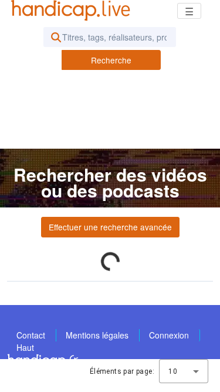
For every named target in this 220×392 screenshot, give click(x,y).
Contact (30, 335)
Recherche (111, 60)
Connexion (169, 335)
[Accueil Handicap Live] (73, 10)
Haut (25, 347)
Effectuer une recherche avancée (110, 227)
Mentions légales (97, 335)
